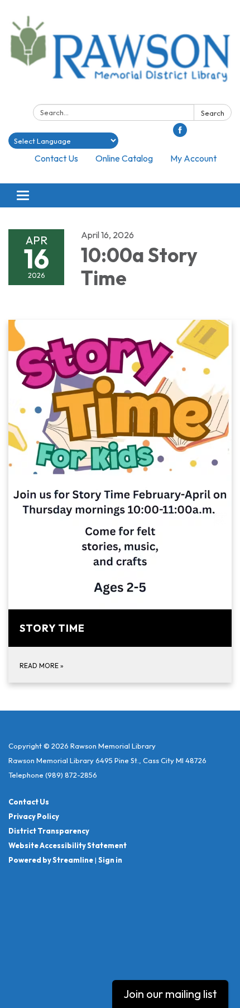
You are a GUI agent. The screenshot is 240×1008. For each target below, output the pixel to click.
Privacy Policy (33, 816)
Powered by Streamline (50, 859)
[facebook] (180, 133)
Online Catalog (124, 158)
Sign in (110, 859)
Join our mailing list (170, 994)
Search (212, 112)
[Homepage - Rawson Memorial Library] (120, 54)
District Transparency (48, 830)
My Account (193, 158)
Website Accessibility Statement (67, 845)
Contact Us (56, 158)
